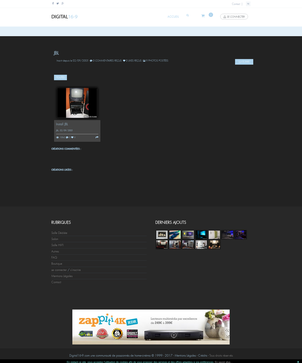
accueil (173, 17)
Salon (54, 239)
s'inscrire (75, 270)
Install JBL (62, 124)
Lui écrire (244, 61)
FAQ (54, 257)
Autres (55, 251)
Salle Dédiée (59, 233)
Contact (236, 4)
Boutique (56, 264)
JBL (57, 130)
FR (248, 4)
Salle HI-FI (57, 245)
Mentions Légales (62, 276)
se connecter (236, 16)
